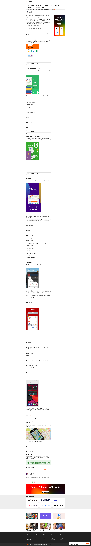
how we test (45, 464)
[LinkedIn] (50, 544)
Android (31, 65)
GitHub (44, 538)
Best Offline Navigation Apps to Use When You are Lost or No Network (37, 469)
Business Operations (53, 539)
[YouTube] (52, 544)
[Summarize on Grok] (44, 7)
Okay (87, 543)
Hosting (52, 538)
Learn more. (55, 9)
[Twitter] (49, 544)
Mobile (27, 3)
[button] (64, 1)
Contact (36, 538)
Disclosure (61, 539)
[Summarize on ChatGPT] (41, 7)
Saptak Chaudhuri (31, 473)
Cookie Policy (61, 538)
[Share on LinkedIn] (43, 7)
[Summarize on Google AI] (42, 7)
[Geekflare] (29, 1)
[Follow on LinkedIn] (32, 474)
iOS (33, 65)
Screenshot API (28, 538)
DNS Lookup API (29, 539)
